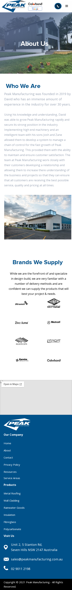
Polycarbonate (12, 529)
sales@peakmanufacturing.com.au (37, 559)
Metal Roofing (12, 493)
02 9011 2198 (20, 569)
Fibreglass (10, 522)
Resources (10, 471)
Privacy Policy (12, 464)
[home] (13, 6)
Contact (8, 457)
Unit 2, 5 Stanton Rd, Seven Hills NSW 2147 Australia (34, 547)
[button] (67, 6)
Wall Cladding (11, 500)
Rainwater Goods (14, 507)
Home (7, 443)
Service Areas (12, 478)
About (7, 450)
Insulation (9, 515)
